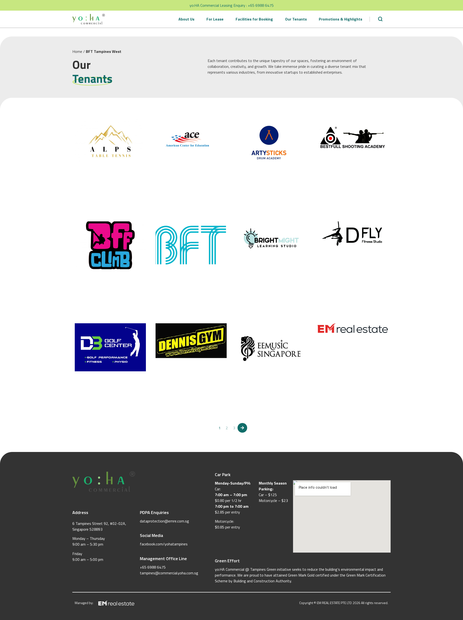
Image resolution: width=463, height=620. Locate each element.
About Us (186, 19)
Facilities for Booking (254, 19)
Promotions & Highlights (340, 19)
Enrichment (186, 183)
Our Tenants (296, 19)
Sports (82, 188)
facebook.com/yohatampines (164, 544)
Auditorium (328, 354)
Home (77, 51)
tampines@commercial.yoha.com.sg (169, 573)
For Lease (215, 19)
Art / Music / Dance (255, 188)
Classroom (166, 183)
